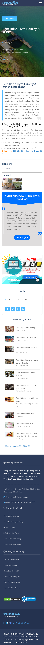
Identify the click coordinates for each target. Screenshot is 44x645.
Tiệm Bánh (9, 18)
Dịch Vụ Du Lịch (9, 527)
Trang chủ (6, 49)
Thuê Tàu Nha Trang (11, 588)
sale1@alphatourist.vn (19, 497)
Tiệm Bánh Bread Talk (25, 413)
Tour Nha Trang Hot (11, 516)
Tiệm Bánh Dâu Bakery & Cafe (26, 348)
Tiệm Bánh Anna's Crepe (26, 433)
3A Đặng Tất (8, 43)
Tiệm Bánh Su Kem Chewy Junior (27, 399)
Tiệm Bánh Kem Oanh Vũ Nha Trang (26, 386)
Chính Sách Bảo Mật (11, 571)
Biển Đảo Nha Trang (11, 533)
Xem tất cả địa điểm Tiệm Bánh (18, 446)
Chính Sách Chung (10, 565)
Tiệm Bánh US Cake (24, 423)
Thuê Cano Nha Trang (12, 582)
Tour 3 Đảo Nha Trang (12, 539)
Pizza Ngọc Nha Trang (25, 327)
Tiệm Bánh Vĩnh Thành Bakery (25, 374)
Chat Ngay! (22, 237)
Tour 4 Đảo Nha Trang (12, 544)
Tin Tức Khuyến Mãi (11, 560)
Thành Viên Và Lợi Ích (12, 576)
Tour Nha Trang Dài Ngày (13, 522)
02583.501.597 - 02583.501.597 (23, 502)
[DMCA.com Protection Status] (12, 599)
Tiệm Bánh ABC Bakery (26, 337)
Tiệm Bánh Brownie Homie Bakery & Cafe (27, 361)
